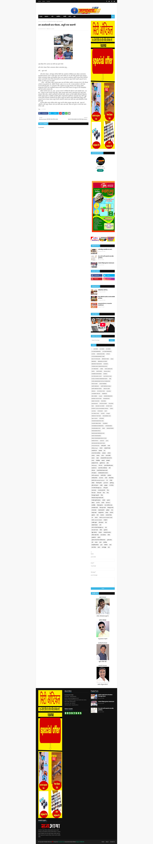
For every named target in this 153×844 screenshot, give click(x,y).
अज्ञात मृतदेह (103, 446)
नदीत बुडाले (105, 488)
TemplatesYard (61, 842)
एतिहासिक (98, 460)
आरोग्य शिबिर (108, 455)
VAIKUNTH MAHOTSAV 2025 (98, 421)
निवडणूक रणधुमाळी (95, 495)
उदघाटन (93, 458)
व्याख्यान (100, 532)
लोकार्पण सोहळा (95, 525)
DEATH (93, 371)
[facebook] (106, 1)
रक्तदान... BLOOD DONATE (97, 520)
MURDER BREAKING (108, 396)
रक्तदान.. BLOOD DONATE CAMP (105, 517)
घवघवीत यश (94, 468)
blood (112, 359)
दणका (111, 480)
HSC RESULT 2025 (101, 391)
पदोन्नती (103, 500)
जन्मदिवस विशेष (94, 478)
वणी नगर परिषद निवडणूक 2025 (97, 527)
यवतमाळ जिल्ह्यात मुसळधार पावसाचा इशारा (106, 263)
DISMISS (105, 374)
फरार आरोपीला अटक (108, 505)
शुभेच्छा (99, 537)
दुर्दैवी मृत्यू (112, 483)
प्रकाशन (93, 503)
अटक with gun (95, 448)
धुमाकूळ (105, 485)
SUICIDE (102, 413)
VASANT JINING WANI (96, 423)
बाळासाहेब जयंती (95, 507)
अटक (109, 446)
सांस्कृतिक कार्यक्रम (95, 545)
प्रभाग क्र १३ (108, 503)
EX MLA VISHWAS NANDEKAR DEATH (99, 379)
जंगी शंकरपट (94, 473)
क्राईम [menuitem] (74, 16)
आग (104, 450)
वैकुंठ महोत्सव (94, 532)
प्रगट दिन (98, 503)
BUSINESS (106, 364)
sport (106, 411)
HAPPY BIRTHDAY (95, 386)
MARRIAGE (104, 393)
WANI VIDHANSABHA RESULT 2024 (99, 438)
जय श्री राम (101, 478)
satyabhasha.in (42, 29)
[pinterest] (114, 1)
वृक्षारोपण (105, 530)
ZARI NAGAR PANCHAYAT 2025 (98, 443)
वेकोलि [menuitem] (64, 16)
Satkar (111, 408)
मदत (112, 510)
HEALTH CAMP (107, 388)
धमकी (101, 485)
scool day (94, 411)
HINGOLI (93, 391)
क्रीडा (108, 463)
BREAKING (94, 361)
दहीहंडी (93, 483)
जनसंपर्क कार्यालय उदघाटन (103, 473)
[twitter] (109, 1)
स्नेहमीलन (105, 545)
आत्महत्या (104, 453)
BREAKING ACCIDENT (102, 361)
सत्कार (96, 542)
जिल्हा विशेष (111, 478)
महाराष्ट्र (107, 512)
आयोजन (98, 455)
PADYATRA (103, 401)
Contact (48, 1)
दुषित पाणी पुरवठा (95, 485)
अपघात (101, 448)
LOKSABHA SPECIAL (96, 393)
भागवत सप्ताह (94, 510)
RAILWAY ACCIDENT (100, 406)
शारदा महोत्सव (103, 535)
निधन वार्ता (93, 493)
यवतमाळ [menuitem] (46, 16)
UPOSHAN (101, 418)
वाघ (106, 527)
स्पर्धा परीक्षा (94, 547)
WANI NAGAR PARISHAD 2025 (98, 433)
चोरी (109, 468)
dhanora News (107, 371)
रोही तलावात (101, 522)
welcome (102, 441)
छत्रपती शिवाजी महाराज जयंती (102, 470)
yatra (107, 441)
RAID (93, 406)
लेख (106, 522)
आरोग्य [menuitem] (69, 16)
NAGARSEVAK (106, 398)
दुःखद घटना (106, 483)
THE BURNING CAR (107, 416)
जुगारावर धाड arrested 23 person (98, 480)
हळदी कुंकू (104, 547)
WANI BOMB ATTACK (96, 431)
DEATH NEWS (99, 371)
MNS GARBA (94, 396)
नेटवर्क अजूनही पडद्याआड (96, 500)
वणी (100, 525)
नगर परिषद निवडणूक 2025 (96, 488)
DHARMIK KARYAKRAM (96, 374)
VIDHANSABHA (108, 426)
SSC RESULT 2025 (95, 413)
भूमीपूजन (107, 510)
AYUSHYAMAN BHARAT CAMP (98, 356)
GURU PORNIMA (102, 384)
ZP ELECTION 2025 (95, 446)
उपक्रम (97, 458)
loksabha (109, 391)
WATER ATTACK (95, 441)
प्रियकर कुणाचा (100, 505)
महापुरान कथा (94, 512)
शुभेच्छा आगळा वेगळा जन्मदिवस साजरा (98, 540)
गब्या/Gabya (94, 465)
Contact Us (112, 842)
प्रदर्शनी (103, 503)
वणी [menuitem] (52, 16)
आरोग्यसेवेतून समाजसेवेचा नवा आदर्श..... (105, 249)
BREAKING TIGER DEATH (97, 364)
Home (39, 1)
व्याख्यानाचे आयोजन (107, 532)
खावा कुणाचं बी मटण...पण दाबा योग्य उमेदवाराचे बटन (105, 304)
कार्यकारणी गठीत (95, 463)
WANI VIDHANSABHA (96, 436)
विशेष (101, 530)
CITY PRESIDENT (95, 369)
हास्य (109, 547)
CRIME (101, 369)
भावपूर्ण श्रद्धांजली (101, 510)
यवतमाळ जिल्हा (109, 515)
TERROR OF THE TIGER (96, 416)
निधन (108, 490)
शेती (92, 542)
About (43, 1)
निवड (104, 493)
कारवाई (103, 460)
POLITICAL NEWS (103, 403)
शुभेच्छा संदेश (109, 540)
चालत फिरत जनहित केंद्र (102, 468)
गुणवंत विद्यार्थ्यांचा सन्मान (108, 465)
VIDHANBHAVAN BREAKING (97, 426)
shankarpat (100, 411)
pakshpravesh (95, 403)
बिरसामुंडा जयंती (110, 507)
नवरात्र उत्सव (94, 490)
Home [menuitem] (40, 16)
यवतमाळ (102, 515)
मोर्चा (97, 515)
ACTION (93, 354)
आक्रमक (100, 450)
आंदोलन (109, 453)
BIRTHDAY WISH (105, 359)
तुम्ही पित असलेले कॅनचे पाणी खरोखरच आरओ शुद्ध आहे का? (105, 695)
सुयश (101, 545)
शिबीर (109, 535)
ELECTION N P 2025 (107, 376)
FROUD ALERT (94, 384)
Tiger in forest (94, 418)
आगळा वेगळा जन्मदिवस (96, 453)
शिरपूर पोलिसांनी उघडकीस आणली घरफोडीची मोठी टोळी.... (106, 297)
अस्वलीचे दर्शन (94, 450)
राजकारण (105, 520)
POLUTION (111, 403)
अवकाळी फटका (107, 448)
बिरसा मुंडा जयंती (103, 507)
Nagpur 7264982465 (80, 842)
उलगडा (93, 460)
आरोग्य (102, 455)
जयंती (106, 478)
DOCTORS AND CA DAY (97, 376)
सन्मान (100, 542)
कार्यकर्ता (108, 460)
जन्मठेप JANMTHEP (95, 475)
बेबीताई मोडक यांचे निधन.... (103, 290)
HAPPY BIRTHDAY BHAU (106, 386)
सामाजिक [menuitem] (58, 16)
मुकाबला (93, 515)
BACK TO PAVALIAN (96, 359)
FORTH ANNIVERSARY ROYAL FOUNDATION (101, 381)
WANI (103, 428)
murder (100, 396)
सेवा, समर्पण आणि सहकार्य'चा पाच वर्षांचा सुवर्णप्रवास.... (106, 257)
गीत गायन (100, 465)
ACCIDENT (44, 21)
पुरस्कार (108, 500)
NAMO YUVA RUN (95, 401)
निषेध (102, 495)
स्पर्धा (110, 545)
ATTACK (108, 354)
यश (92, 517)
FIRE (110, 379)
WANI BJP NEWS (110, 428)
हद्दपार (99, 547)
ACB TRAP (96, 349)
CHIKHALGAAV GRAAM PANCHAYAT (99, 366)
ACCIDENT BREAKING (96, 351)
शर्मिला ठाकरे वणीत (95, 535)
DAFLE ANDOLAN (108, 369)
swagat (108, 413)
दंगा (107, 480)
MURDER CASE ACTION (96, 398)
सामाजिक (105, 542)
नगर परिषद (111, 485)
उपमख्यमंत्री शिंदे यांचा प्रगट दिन (106, 458)
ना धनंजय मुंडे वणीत (101, 490)
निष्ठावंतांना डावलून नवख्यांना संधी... (98, 498)
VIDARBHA (105, 423)
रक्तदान (96, 517)
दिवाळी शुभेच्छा (99, 483)
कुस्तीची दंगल (102, 463)
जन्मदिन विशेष (103, 475)
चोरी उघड (93, 470)
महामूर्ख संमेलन (101, 512)
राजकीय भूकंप (94, 522)
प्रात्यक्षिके (93, 505)
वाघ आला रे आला (95, 530)
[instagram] (112, 1)
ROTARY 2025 (109, 406)
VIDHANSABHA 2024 (96, 428)
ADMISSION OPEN (100, 354)
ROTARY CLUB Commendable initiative (100, 408)
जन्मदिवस (109, 475)
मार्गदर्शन (111, 512)
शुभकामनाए (94, 537)
